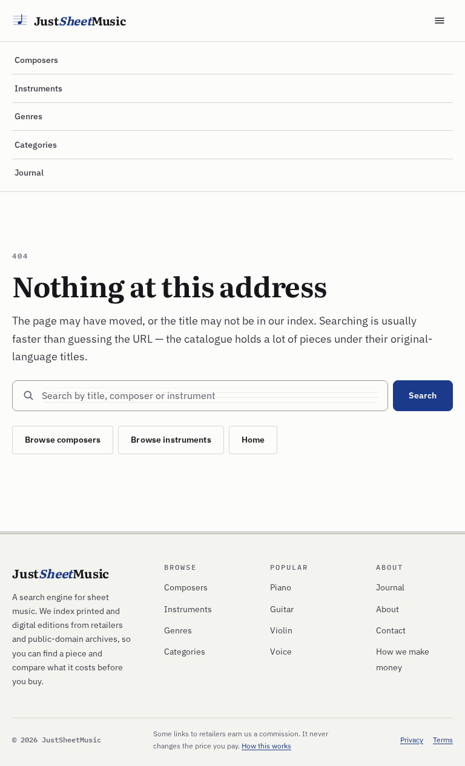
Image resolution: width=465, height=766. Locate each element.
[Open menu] (439, 20)
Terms (443, 739)
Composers (36, 59)
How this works (266, 745)
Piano (280, 587)
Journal (29, 172)
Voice (281, 651)
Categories (36, 144)
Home (253, 439)
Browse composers (63, 439)
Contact (391, 630)
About (387, 609)
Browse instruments (171, 439)
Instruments (38, 88)
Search (423, 395)
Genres (28, 116)
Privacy (411, 739)
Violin (281, 630)
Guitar (282, 609)
